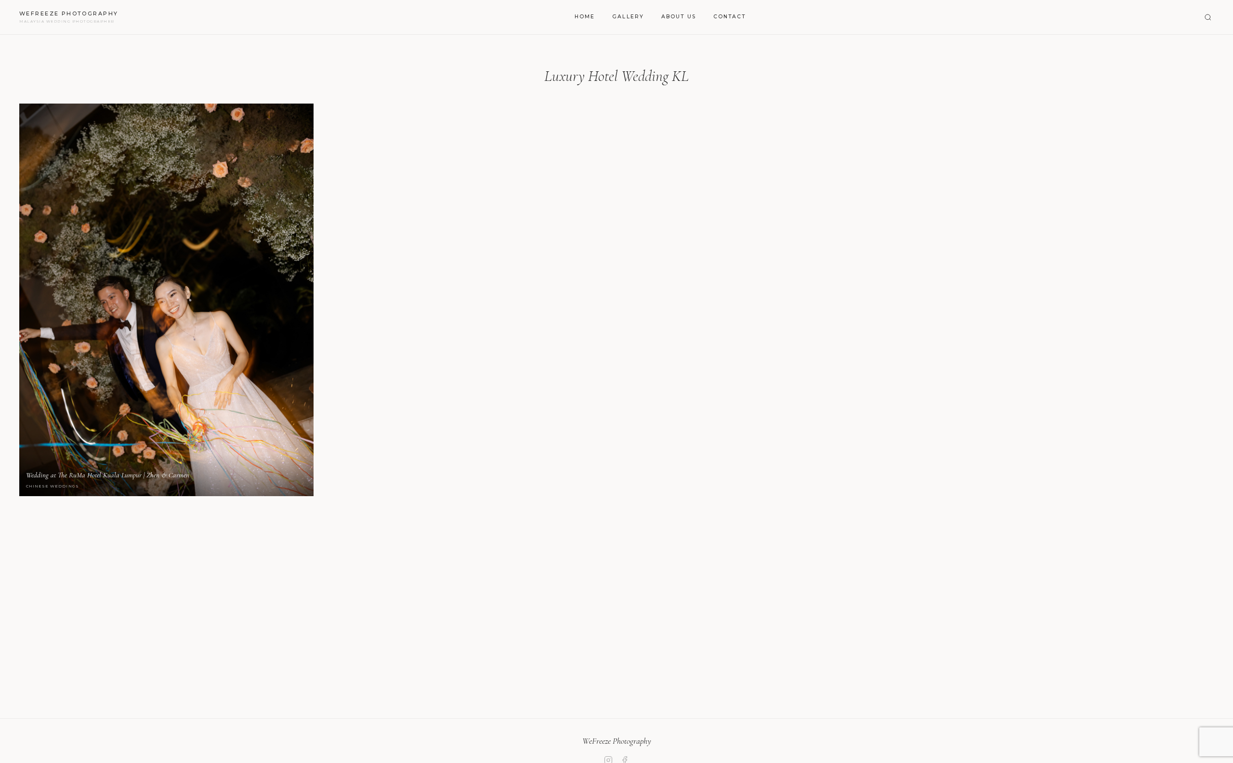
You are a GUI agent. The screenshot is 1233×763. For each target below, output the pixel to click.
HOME (585, 16)
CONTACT (729, 16)
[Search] (1208, 17)
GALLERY (628, 16)
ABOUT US (678, 16)
